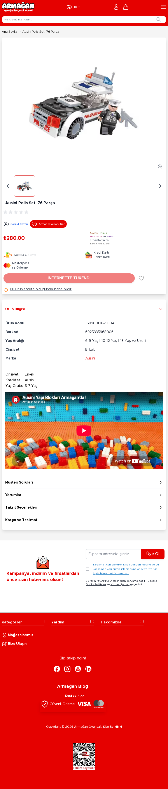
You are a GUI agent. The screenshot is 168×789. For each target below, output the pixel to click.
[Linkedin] (88, 669)
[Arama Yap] (158, 19)
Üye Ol (152, 554)
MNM (118, 726)
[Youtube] (78, 669)
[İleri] (160, 186)
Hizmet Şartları (120, 584)
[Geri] (8, 186)
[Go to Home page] (18, 7)
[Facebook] (57, 669)
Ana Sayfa (9, 31)
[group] (17, 212)
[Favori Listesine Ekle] (141, 278)
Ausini (90, 358)
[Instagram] (67, 669)
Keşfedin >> (74, 695)
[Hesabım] (116, 7)
